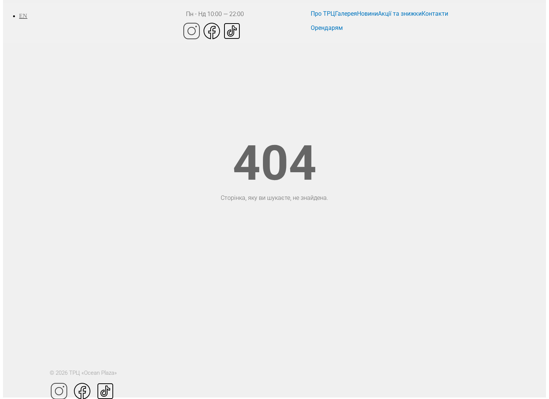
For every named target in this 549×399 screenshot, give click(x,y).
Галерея (346, 13)
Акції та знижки (400, 13)
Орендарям (327, 27)
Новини (367, 13)
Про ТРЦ (323, 13)
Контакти (435, 13)
